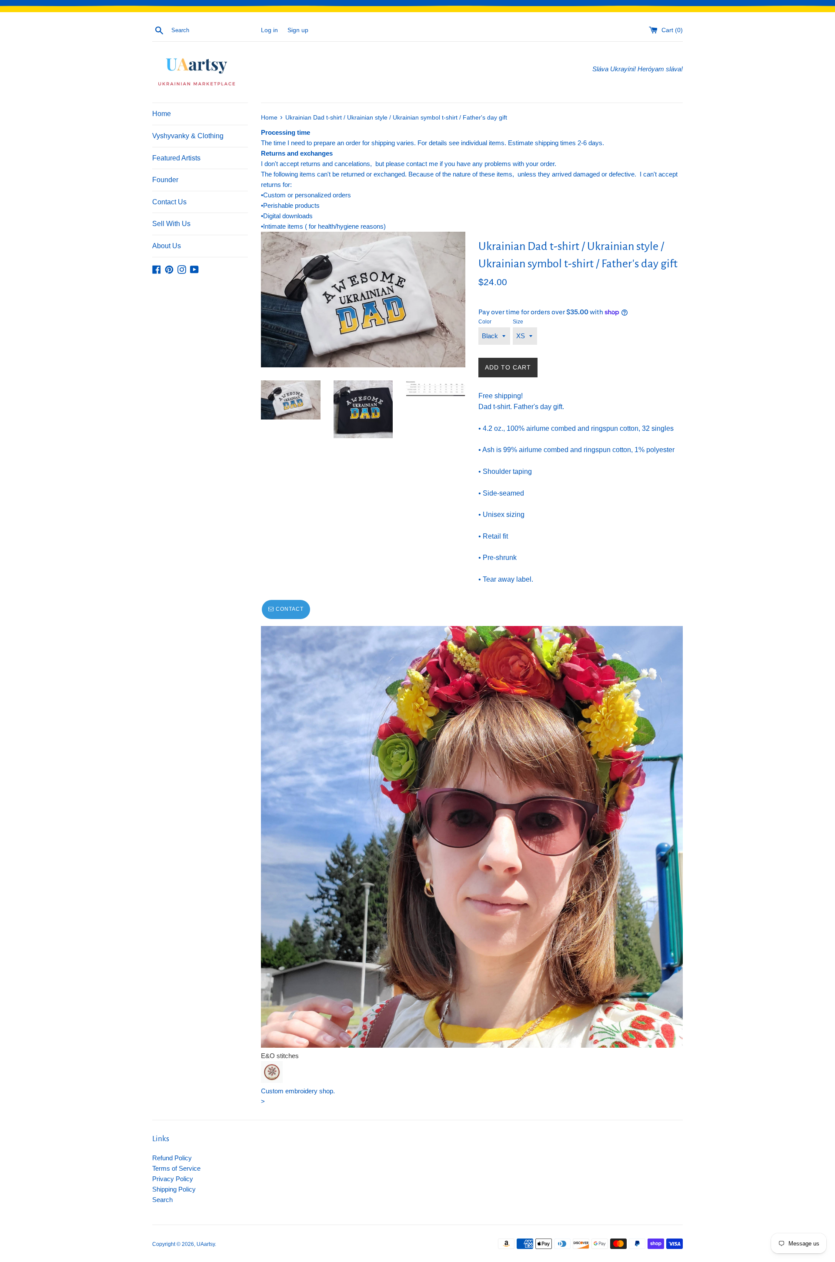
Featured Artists (176, 158)
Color (484, 322)
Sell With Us (171, 223)
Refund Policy (172, 1158)
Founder (165, 179)
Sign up (297, 30)
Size (518, 322)
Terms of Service (176, 1168)
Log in (269, 30)
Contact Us (169, 202)
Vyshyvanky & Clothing (188, 136)
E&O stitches (280, 1055)
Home (161, 113)
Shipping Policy (174, 1189)
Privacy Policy (172, 1178)
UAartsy (206, 1244)
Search (162, 1199)
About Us (166, 246)
